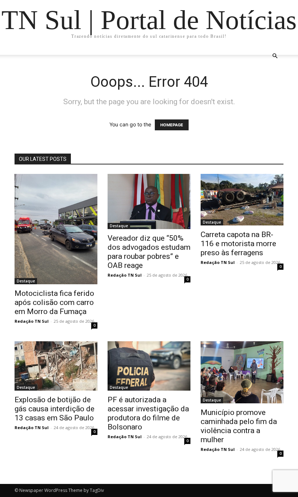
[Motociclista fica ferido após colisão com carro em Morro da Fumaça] (56, 229)
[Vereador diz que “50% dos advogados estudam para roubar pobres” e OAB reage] (149, 201)
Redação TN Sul (32, 321)
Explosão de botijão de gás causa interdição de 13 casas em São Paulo (54, 408)
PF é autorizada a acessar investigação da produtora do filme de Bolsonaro (148, 413)
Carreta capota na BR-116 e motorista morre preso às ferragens (238, 243)
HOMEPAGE (171, 124)
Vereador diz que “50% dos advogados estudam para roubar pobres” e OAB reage (149, 252)
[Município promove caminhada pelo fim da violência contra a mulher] (242, 372)
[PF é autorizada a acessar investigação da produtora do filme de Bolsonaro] (149, 366)
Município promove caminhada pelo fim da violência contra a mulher (239, 426)
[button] (274, 56)
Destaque (26, 281)
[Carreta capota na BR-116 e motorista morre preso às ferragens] (242, 199)
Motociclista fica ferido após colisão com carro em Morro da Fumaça (54, 302)
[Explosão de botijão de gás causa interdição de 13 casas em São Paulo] (56, 366)
